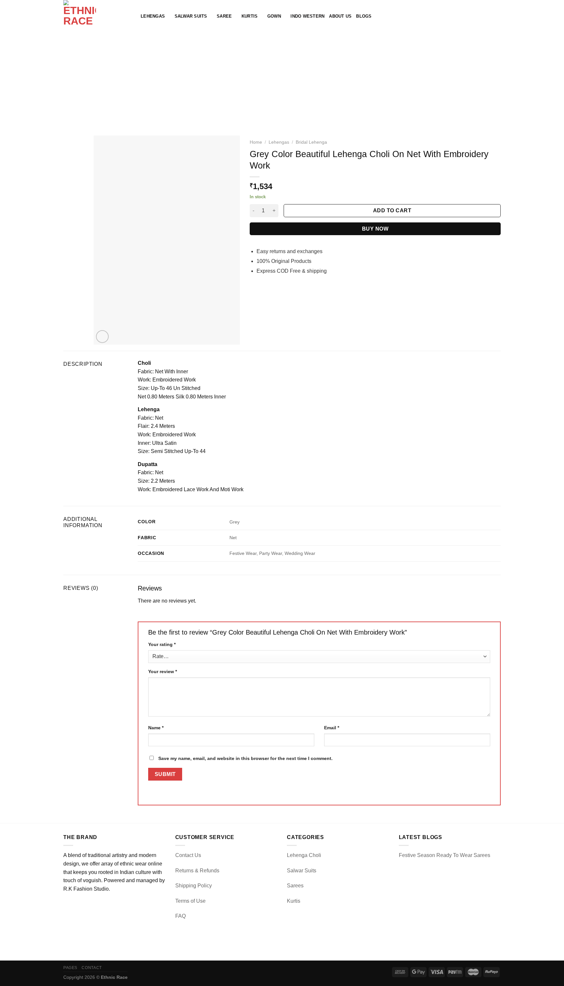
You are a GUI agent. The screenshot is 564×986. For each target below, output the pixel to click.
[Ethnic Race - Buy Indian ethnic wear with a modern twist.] (97, 16)
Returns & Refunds (197, 870)
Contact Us (188, 855)
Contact (92, 967)
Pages (70, 967)
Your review (162, 671)
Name (156, 727)
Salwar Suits (191, 16)
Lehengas (153, 16)
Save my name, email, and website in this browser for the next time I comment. (245, 758)
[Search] (476, 16)
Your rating (162, 644)
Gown (274, 16)
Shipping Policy (193, 885)
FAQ (180, 916)
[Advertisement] (282, 81)
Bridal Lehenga (311, 142)
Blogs (363, 16)
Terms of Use (190, 901)
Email (331, 727)
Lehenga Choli (304, 855)
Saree (224, 16)
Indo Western (307, 16)
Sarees (295, 885)
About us (340, 16)
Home (256, 142)
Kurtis (250, 16)
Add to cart (392, 210)
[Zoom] (102, 336)
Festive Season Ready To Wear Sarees (444, 855)
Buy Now (375, 229)
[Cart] (497, 16)
